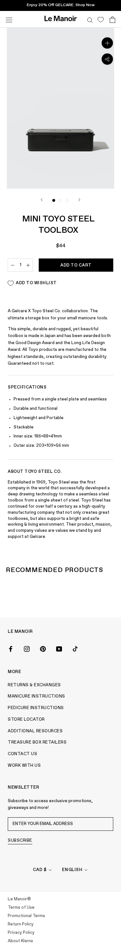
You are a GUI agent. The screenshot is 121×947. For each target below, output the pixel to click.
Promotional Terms (26, 916)
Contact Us (22, 754)
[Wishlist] (100, 19)
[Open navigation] (9, 19)
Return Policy (21, 924)
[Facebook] (11, 648)
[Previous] (42, 199)
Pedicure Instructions (36, 708)
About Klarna (20, 941)
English (72, 870)
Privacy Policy (21, 933)
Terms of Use (21, 907)
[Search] (90, 19)
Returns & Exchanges (34, 685)
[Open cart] (112, 19)
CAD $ (40, 870)
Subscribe (20, 841)
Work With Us (24, 766)
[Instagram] (27, 648)
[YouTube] (59, 648)
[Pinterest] (43, 648)
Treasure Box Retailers (37, 742)
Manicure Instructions (36, 696)
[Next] (79, 199)
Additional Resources (35, 731)
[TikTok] (75, 648)
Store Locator (26, 719)
